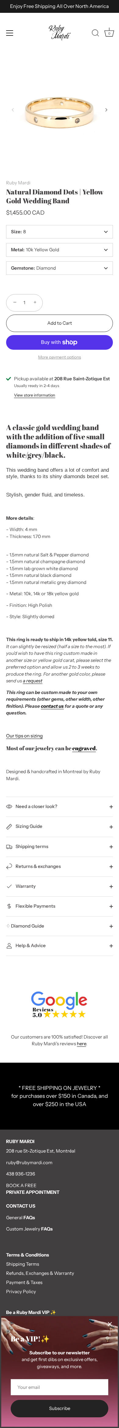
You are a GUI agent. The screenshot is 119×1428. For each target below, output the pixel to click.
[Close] (110, 1324)
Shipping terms (31, 846)
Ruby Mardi (18, 183)
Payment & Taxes (24, 1282)
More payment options (59, 357)
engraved (84, 748)
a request (32, 681)
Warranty (25, 886)
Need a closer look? (36, 806)
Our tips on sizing (24, 736)
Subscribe (59, 1408)
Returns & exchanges (38, 866)
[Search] (95, 34)
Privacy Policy (21, 1291)
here (81, 1043)
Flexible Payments (35, 906)
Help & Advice (30, 945)
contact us (52, 706)
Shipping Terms (22, 1264)
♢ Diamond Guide (25, 926)
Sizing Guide (28, 826)
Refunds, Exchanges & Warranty (40, 1273)
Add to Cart (59, 323)
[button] (13, 109)
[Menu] (9, 33)
